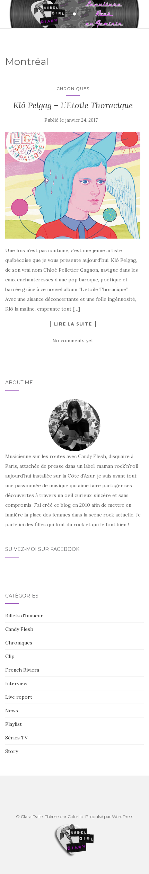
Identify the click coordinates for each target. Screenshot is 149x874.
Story (11, 751)
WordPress (122, 816)
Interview (16, 683)
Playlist (13, 724)
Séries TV (16, 738)
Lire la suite (73, 324)
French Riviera (22, 670)
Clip (10, 656)
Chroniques (72, 88)
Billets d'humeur (24, 615)
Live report (18, 697)
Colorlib (75, 816)
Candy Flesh (19, 629)
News (11, 710)
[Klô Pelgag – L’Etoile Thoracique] (72, 185)
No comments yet (72, 340)
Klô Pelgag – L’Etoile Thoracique (73, 105)
